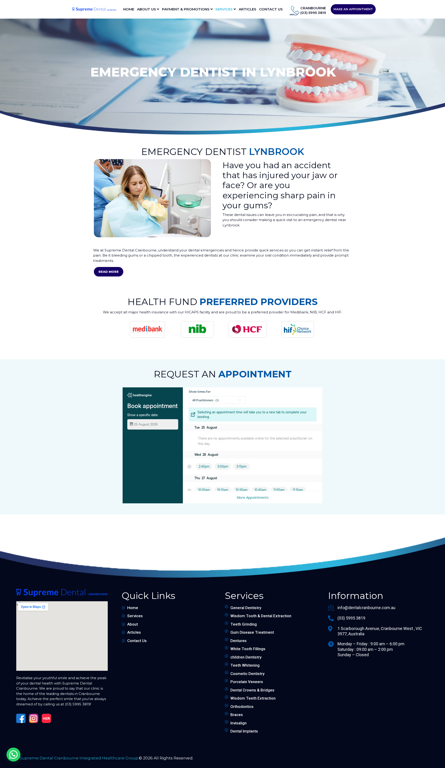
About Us (147, 9)
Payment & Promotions (186, 9)
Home (128, 9)
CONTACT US (271, 9)
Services (224, 9)
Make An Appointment (353, 9)
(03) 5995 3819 (313, 12)
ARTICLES (247, 9)
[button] (13, 755)
